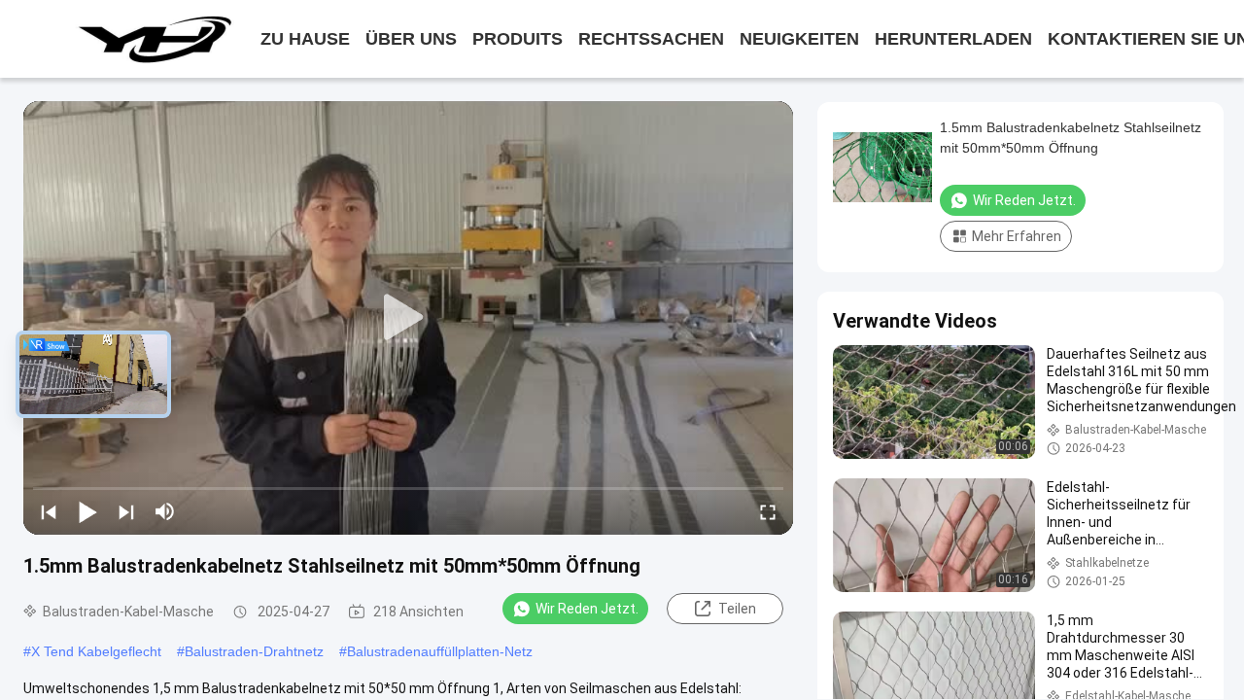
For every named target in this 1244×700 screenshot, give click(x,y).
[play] (408, 318)
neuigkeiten (799, 39)
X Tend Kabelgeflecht (96, 651)
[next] (126, 511)
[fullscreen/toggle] (767, 511)
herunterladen (953, 39)
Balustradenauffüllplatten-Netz (440, 651)
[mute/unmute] (165, 511)
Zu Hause (305, 39)
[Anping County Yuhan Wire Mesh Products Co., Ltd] (153, 39)
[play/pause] (87, 511)
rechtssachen (651, 39)
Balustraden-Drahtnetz (254, 651)
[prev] (48, 511)
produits (517, 39)
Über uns (411, 39)
